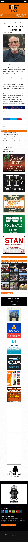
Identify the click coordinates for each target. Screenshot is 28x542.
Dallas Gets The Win (7, 149)
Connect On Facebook (14, 298)
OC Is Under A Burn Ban (8, 139)
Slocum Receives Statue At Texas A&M (12, 141)
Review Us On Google (8, 525)
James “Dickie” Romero (8, 145)
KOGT (14, 11)
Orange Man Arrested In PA (9, 136)
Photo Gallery (14, 301)
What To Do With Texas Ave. (9, 151)
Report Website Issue (12, 539)
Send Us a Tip (14, 304)
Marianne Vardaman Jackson (9, 132)
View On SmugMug (7, 293)
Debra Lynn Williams (7, 147)
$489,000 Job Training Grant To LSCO (11, 134)
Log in (19, 539)
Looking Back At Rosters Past (9, 143)
